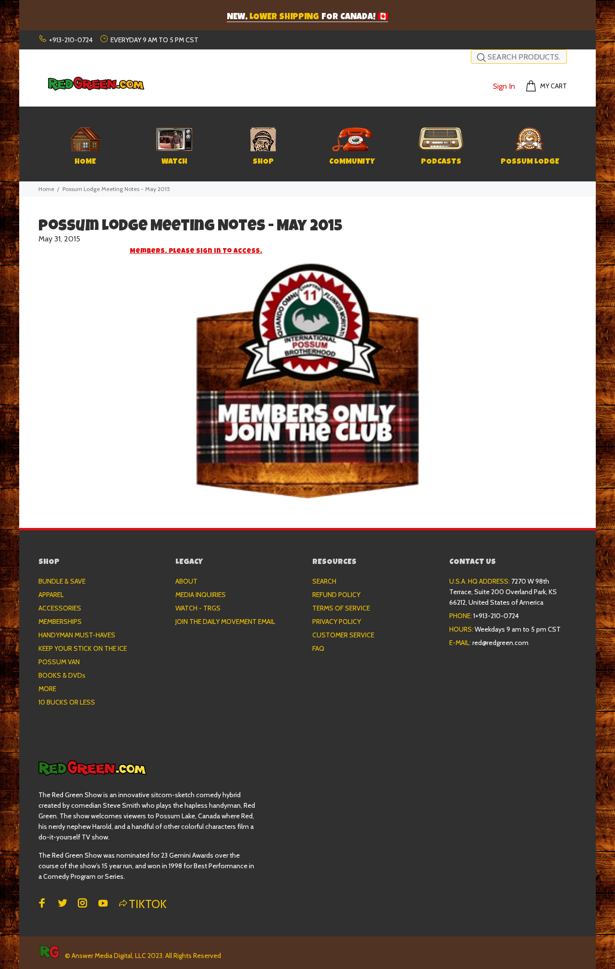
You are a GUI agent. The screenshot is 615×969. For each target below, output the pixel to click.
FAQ (318, 648)
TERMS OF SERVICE (341, 608)
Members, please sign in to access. (196, 251)
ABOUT (186, 581)
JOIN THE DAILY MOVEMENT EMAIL (225, 621)
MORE (47, 688)
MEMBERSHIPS (60, 621)
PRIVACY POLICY (336, 621)
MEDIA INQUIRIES (200, 594)
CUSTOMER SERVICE (343, 635)
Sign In (504, 86)
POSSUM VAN (59, 662)
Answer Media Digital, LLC (109, 955)
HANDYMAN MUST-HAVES (76, 635)
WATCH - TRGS (198, 608)
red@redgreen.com (500, 642)
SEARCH (324, 581)
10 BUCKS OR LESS (66, 702)
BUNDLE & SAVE (62, 581)
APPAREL (51, 594)
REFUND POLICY (336, 594)
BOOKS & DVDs (62, 675)
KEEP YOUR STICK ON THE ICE (82, 648)
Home (46, 188)
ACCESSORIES (59, 608)
